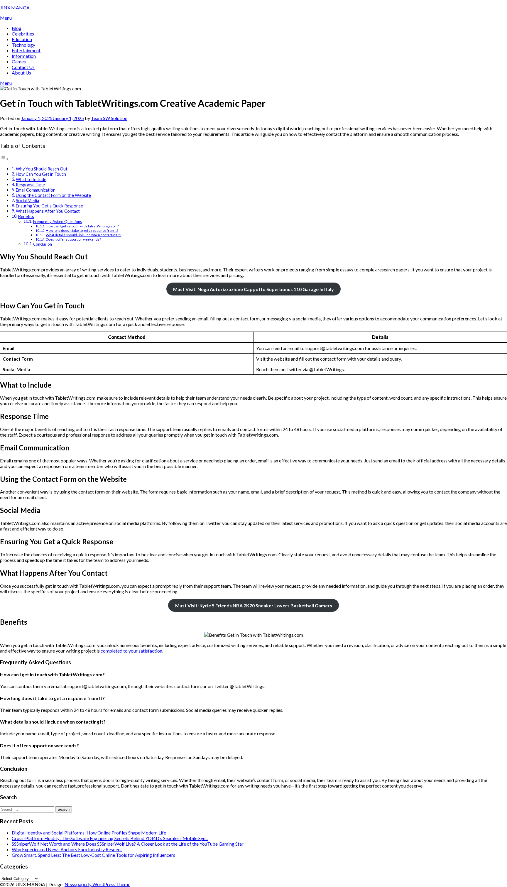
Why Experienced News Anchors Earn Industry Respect (67, 849)
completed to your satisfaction (131, 650)
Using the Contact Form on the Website (53, 195)
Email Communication (35, 189)
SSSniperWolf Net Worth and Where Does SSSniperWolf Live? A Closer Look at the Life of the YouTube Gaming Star (128, 844)
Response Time (30, 184)
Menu (6, 18)
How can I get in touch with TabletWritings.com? (82, 226)
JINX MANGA (15, 7)
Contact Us (23, 67)
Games (19, 61)
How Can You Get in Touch (41, 174)
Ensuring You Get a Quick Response (49, 205)
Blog (16, 28)
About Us (21, 72)
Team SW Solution (109, 118)
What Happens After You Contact (48, 211)
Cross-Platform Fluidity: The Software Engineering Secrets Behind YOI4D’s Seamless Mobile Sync (110, 838)
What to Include (31, 179)
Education (22, 39)
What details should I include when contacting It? (83, 235)
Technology (23, 45)
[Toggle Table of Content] (4, 158)
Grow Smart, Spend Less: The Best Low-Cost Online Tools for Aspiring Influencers (93, 855)
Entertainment (26, 50)
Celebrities (23, 33)
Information (24, 56)
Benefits (26, 216)
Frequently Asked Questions (57, 221)
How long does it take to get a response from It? (82, 230)
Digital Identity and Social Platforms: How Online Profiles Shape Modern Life (89, 832)
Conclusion (42, 244)
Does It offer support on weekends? (73, 239)
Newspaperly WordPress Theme (97, 884)
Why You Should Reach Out (41, 168)
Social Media (27, 200)
